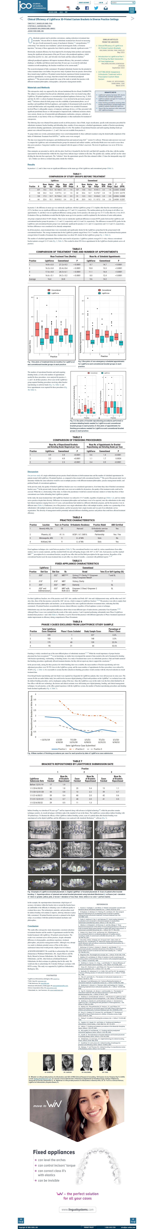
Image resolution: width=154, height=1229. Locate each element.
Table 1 (110, 168)
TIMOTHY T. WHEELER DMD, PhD (40, 23)
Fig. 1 (102, 235)
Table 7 (54, 688)
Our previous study (34, 475)
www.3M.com (45, 983)
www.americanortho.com (60, 985)
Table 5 (68, 549)
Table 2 (107, 235)
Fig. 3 (36, 669)
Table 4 (40, 505)
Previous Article (21, 18)
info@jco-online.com (128, 1227)
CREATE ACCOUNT (84, 2)
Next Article (132, 18)
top (21, 1220)
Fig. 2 (55, 241)
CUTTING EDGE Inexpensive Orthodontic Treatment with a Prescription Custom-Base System (110, 75)
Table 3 (57, 385)
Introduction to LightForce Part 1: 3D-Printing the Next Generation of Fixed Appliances (111, 58)
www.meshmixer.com (56, 990)
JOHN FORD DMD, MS (36, 31)
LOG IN (101, 2)
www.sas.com (42, 981)
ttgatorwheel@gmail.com (42, 1079)
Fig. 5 (104, 818)
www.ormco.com (51, 988)
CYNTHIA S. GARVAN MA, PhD (39, 26)
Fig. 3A (52, 385)
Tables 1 (109, 498)
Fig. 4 (49, 688)
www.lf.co (56, 979)
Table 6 (54, 614)
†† (104, 894)
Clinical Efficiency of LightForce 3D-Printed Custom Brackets (110, 47)
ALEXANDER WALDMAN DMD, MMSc (41, 28)
